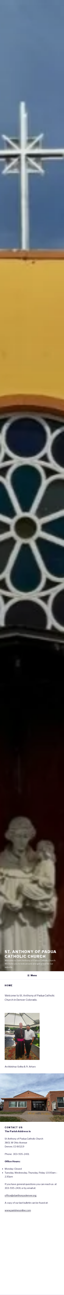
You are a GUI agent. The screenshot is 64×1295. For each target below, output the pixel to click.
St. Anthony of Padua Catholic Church (31, 954)
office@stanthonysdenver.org (21, 1195)
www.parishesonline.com (18, 1210)
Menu (34, 975)
